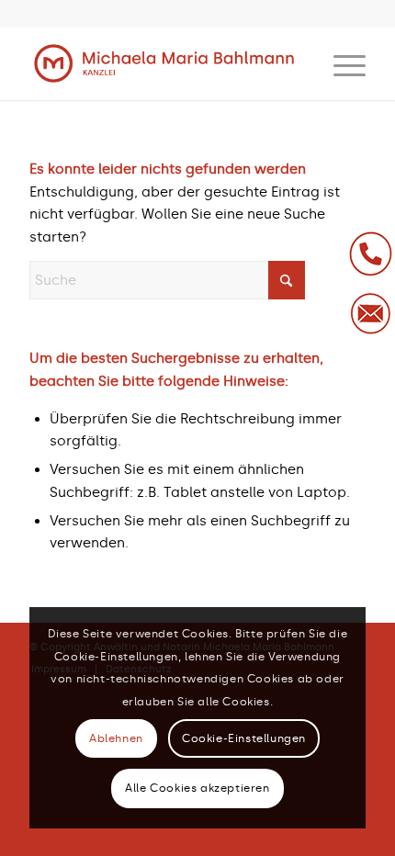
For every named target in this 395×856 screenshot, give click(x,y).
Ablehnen (116, 738)
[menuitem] (340, 63)
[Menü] (340, 63)
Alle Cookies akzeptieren (197, 788)
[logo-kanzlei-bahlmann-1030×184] (163, 63)
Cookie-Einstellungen (244, 738)
